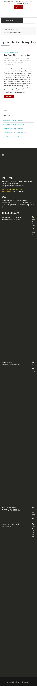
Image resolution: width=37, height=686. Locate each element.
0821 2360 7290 (18, 191)
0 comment (9, 65)
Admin (17, 58)
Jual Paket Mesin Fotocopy (23, 60)
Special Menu (9, 20)
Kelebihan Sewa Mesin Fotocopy (13, 129)
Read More (8, 96)
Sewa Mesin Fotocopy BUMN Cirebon (14, 133)
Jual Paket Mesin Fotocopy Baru (17, 55)
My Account (18, 7)
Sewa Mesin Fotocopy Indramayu (13, 120)
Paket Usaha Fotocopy (11, 53)
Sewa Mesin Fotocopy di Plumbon (13, 124)
